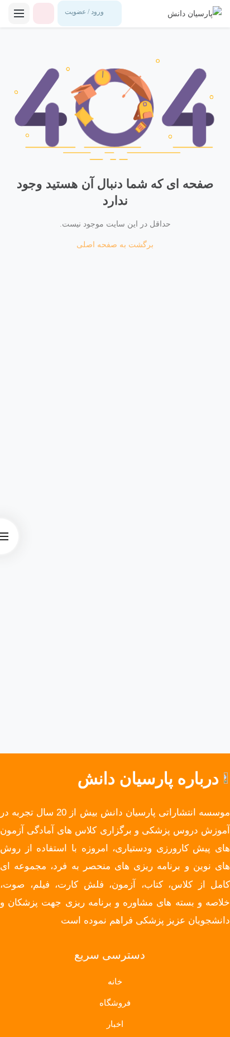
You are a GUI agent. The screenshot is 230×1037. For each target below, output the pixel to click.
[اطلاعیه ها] (43, 13)
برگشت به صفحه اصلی (115, 245)
